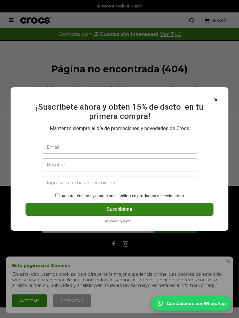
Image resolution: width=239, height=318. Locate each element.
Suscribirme (119, 209)
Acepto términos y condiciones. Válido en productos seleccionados (123, 195)
